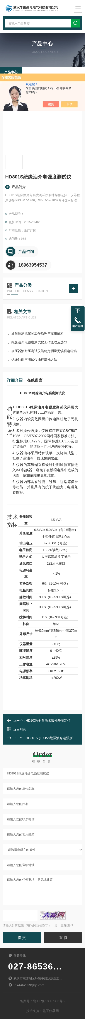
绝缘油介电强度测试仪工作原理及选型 (39, 342)
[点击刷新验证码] (53, 915)
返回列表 (20, 729)
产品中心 (10, 72)
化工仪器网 (50, 1011)
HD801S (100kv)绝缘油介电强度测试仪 (54, 738)
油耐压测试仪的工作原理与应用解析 (37, 333)
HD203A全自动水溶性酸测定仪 (48, 720)
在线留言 (35, 380)
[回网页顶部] (77, 310)
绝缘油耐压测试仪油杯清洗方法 (34, 359)
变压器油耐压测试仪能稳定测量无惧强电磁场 (44, 351)
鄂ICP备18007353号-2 (49, 1001)
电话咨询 (77, 326)
